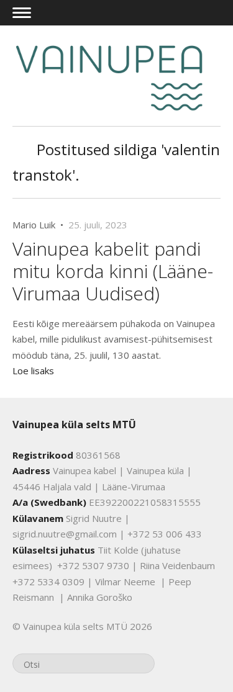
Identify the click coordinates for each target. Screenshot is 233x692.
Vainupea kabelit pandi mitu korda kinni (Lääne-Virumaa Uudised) (112, 271)
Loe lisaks (33, 370)
